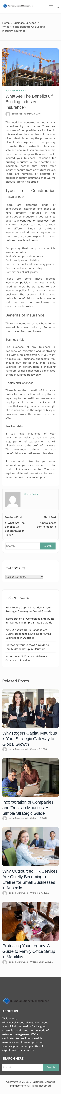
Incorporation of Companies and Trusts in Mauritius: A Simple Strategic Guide (27, 808)
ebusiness (17, 113)
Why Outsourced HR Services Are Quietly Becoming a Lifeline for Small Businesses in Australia (28, 633)
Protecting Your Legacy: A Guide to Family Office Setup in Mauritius (28, 951)
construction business (34, 220)
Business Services (15, 90)
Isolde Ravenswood (18, 749)
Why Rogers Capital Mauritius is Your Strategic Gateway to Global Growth (29, 739)
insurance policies (17, 282)
